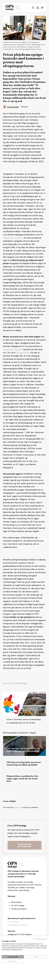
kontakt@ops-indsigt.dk (18, 925)
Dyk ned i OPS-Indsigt (15, 683)
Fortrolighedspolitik (40, 939)
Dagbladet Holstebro (13, 237)
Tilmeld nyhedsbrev (19, 909)
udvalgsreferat (23, 352)
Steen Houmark (13, 107)
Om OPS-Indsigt (17, 905)
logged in (17, 807)
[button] (42, 7)
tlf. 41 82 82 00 (14, 922)
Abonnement (16, 902)
